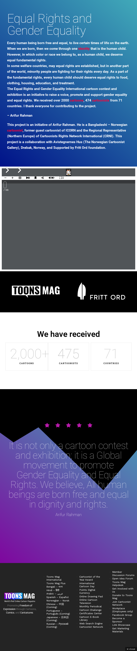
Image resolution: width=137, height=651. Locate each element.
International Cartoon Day (87, 585)
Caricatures (26, 612)
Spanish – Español (57, 597)
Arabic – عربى (54, 593)
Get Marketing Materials (120, 630)
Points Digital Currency (87, 591)
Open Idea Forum (122, 578)
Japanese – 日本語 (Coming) (57, 619)
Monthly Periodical (90, 606)
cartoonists (100, 100)
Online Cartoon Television (88, 601)
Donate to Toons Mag (122, 597)
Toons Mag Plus (55, 583)
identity (84, 49)
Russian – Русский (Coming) (57, 625)
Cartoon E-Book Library (89, 618)
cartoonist (15, 130)
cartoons (76, 100)
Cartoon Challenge (90, 610)
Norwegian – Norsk (57, 600)
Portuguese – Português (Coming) (58, 612)
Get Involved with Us (122, 590)
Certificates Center (90, 613)
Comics (10, 612)
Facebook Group (122, 614)
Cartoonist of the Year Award (89, 578)
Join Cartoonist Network (121, 603)
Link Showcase (121, 624)
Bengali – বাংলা (54, 586)
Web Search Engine (91, 623)
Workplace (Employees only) (122, 610)
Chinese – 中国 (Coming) (55, 606)
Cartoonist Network (91, 626)
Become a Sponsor (118, 620)
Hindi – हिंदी (52, 590)
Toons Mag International (54, 578)
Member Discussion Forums (123, 573)
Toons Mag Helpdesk (118, 584)
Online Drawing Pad (91, 596)
